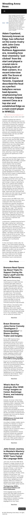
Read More (14, 317)
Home (3, 22)
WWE (7, 22)
